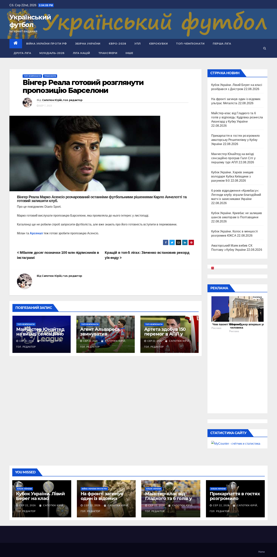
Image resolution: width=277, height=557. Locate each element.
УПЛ (137, 43)
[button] (264, 48)
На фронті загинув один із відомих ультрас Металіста (102, 498)
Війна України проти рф (46, 43)
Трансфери (107, 53)
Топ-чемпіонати (190, 43)
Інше (129, 53)
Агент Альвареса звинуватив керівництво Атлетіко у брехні (105, 336)
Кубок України (24, 489)
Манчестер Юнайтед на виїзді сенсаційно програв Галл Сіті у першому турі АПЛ (40, 336)
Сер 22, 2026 (27, 505)
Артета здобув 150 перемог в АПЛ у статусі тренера (165, 333)
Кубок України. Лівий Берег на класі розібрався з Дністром (40, 501)
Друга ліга (22, 53)
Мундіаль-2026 (52, 53)
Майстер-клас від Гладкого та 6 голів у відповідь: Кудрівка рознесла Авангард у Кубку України (237, 117)
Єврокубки (158, 43)
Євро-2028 (117, 43)
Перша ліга (222, 43)
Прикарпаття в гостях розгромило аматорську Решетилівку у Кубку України (235, 140)
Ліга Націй (81, 53)
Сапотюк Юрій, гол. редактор (62, 100)
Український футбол (30, 21)
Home (261, 551)
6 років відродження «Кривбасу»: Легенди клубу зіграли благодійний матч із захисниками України (236, 195)
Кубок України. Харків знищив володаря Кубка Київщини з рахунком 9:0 (232, 176)
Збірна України (87, 43)
